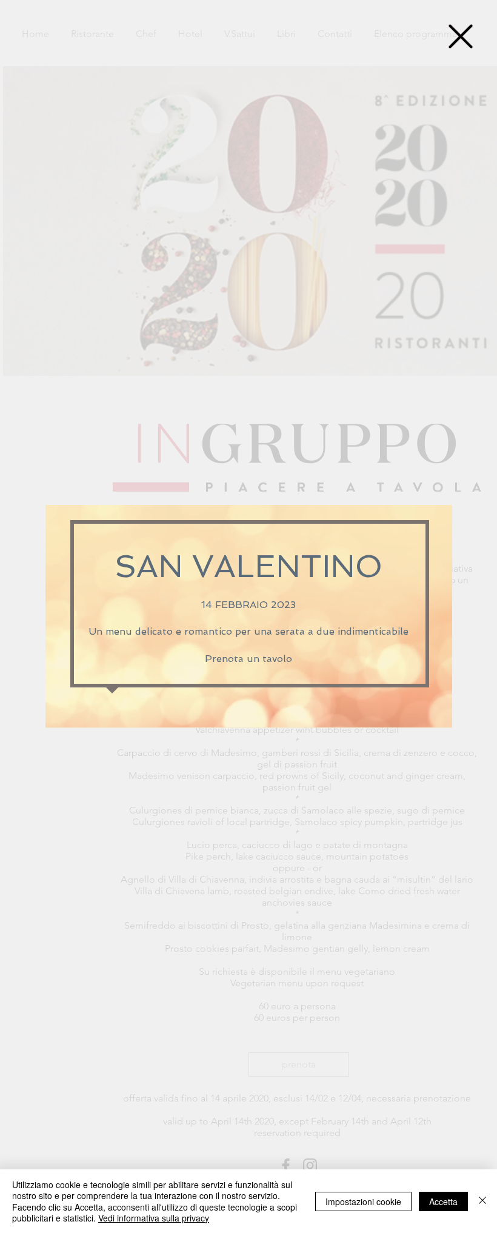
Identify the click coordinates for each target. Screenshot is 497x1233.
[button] (461, 36)
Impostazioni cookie (363, 1201)
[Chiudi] (482, 1201)
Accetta (443, 1201)
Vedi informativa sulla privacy (153, 1218)
